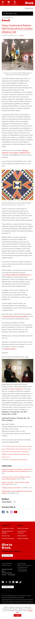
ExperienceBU (9, 349)
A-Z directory (7, 587)
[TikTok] (20, 582)
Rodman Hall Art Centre (20, 454)
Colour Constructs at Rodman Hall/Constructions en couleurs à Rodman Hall (17, 28)
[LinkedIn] (13, 582)
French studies (23, 449)
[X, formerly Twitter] (7, 512)
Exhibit (8, 449)
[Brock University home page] (29, 3)
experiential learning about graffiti (15, 316)
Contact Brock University (22, 532)
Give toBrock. (7, 546)
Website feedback (23, 538)
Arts (17, 446)
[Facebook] (3, 512)
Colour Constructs (16, 389)
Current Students (14, 459)
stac (7, 457)
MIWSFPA (4, 454)
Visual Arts (29, 8)
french (17, 449)
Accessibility (11, 574)
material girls (25, 451)
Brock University (22, 446)
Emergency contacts (8, 528)
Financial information (8, 538)
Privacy (4, 574)
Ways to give (7, 555)
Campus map (6, 536)
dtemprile (22, 35)
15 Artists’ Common (10, 446)
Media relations (22, 536)
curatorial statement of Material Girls (17, 275)
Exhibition (12, 449)
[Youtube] (15, 512)
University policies (7, 573)
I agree (17, 615)
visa (9, 457)
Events (20, 459)
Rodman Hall (10, 454)
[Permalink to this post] (17, 70)
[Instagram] (11, 512)
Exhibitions (25, 459)
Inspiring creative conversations (11, 488)
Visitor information (23, 528)
